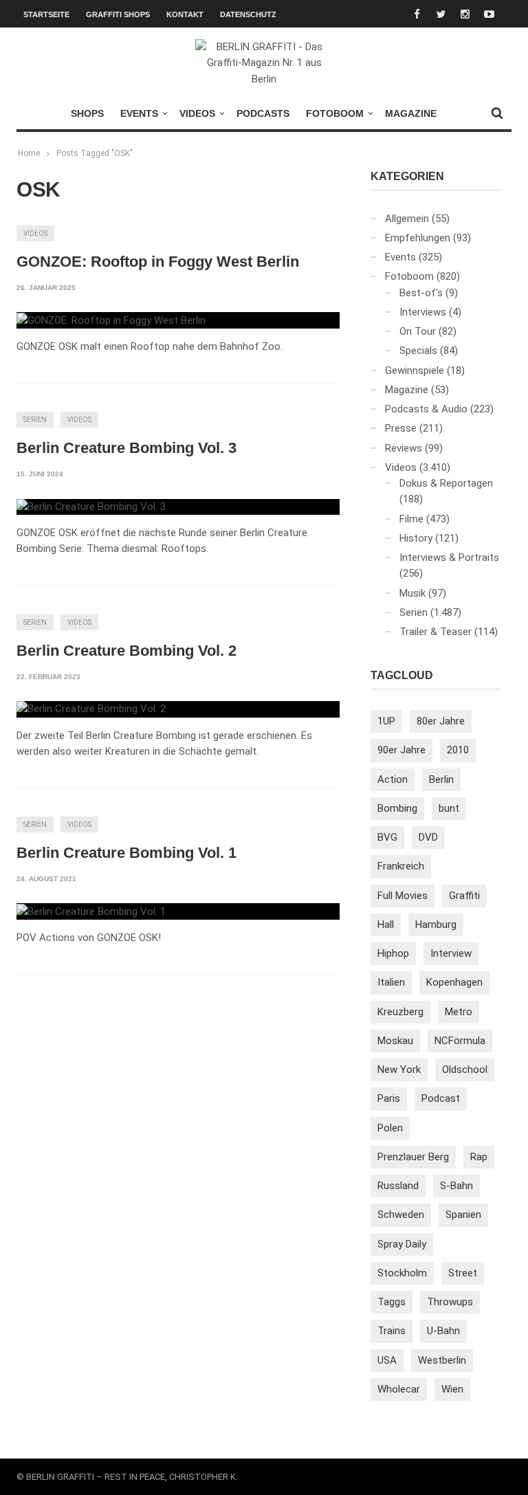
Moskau (395, 1040)
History (415, 538)
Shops (87, 113)
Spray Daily (401, 1244)
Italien (391, 982)
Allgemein (407, 218)
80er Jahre (441, 721)
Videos (197, 113)
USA (387, 1360)
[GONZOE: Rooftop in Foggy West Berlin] (111, 320)
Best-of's (421, 293)
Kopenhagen (454, 982)
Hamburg (435, 924)
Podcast (440, 1098)
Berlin (441, 779)
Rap (478, 1157)
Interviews (422, 312)
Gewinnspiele (414, 370)
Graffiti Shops (118, 14)
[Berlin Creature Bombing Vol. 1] (91, 911)
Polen (390, 1128)
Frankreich (400, 866)
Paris (388, 1098)
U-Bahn (443, 1331)
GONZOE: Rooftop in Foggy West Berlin (157, 261)
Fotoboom (335, 113)
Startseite (46, 14)
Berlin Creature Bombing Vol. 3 (126, 447)
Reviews (403, 448)
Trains (391, 1331)
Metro (458, 1012)
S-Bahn (456, 1186)
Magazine (411, 113)
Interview (451, 953)
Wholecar (398, 1389)
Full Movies (402, 895)
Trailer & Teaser (435, 631)
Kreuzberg (400, 1012)
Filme (411, 519)
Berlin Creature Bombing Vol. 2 (126, 650)
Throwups (450, 1302)
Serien (35, 419)
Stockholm (402, 1273)
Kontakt (185, 14)
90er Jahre (401, 750)
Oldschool (464, 1069)
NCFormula (459, 1040)
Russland (398, 1186)
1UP (386, 721)
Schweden (400, 1214)
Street (462, 1273)
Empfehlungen (417, 238)
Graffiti (464, 895)
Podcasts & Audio (426, 409)
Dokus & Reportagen (446, 483)
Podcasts (262, 113)
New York (399, 1069)
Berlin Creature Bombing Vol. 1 (126, 852)
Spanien (463, 1214)
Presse (401, 428)
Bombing (397, 808)
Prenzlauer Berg (413, 1157)
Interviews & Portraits (449, 557)
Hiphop (393, 953)
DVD (428, 837)
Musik (412, 593)
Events (139, 113)
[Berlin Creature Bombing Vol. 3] (91, 507)
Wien (452, 1389)
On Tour (417, 331)
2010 (458, 750)
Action (392, 779)
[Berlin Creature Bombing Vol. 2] (91, 709)
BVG (387, 837)
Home (29, 153)
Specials (418, 350)
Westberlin (442, 1360)
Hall (385, 924)
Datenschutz (248, 14)
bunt (449, 808)
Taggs (391, 1302)
